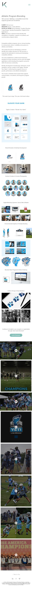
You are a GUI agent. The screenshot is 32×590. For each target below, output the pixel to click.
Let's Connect (16, 335)
